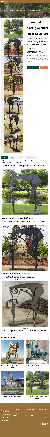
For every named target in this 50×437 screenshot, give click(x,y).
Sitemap (36, 434)
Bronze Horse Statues (35, 10)
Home (13, 10)
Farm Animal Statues (24, 10)
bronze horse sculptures (27, 273)
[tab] (4, 157)
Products (17, 10)
